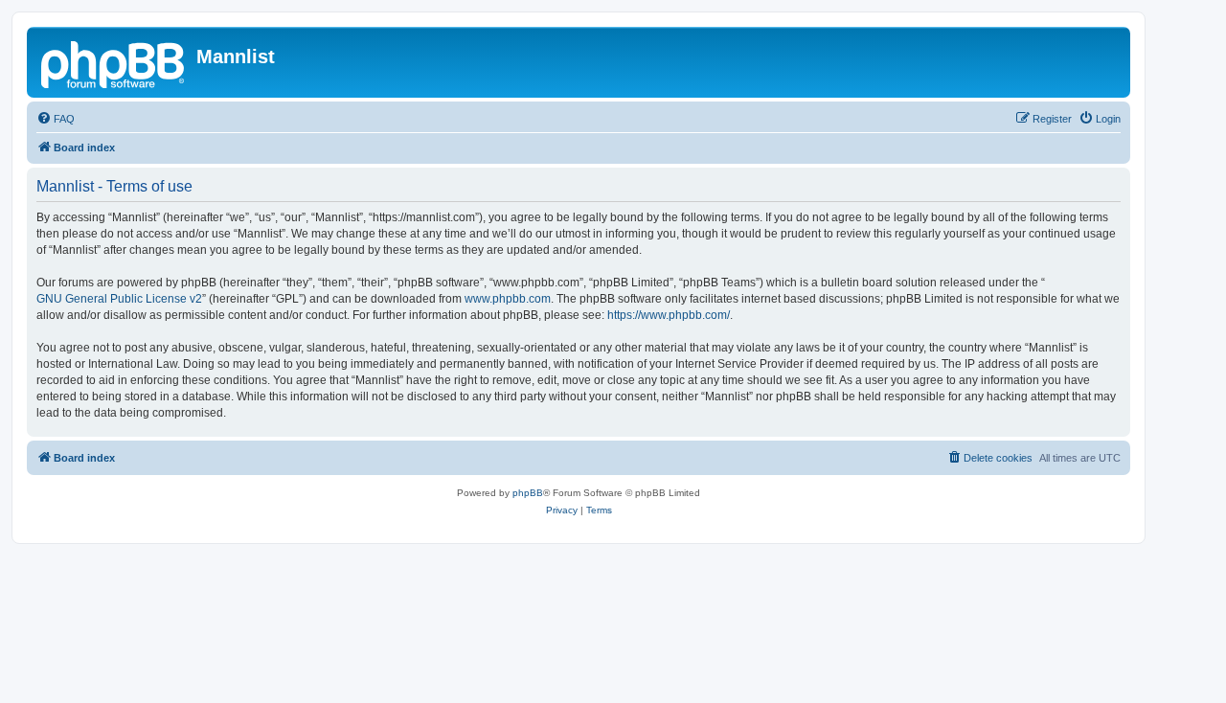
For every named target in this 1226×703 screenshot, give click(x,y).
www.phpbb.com (508, 299)
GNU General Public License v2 (119, 299)
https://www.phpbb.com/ (668, 315)
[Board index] (114, 62)
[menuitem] (55, 118)
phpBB (527, 493)
